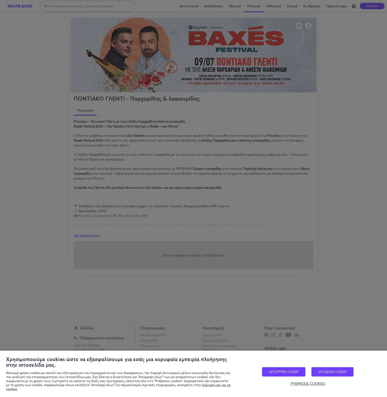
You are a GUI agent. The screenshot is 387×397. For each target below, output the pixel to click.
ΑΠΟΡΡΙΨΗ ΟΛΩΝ (283, 372)
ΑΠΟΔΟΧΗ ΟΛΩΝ (332, 372)
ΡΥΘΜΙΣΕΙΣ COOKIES (308, 384)
